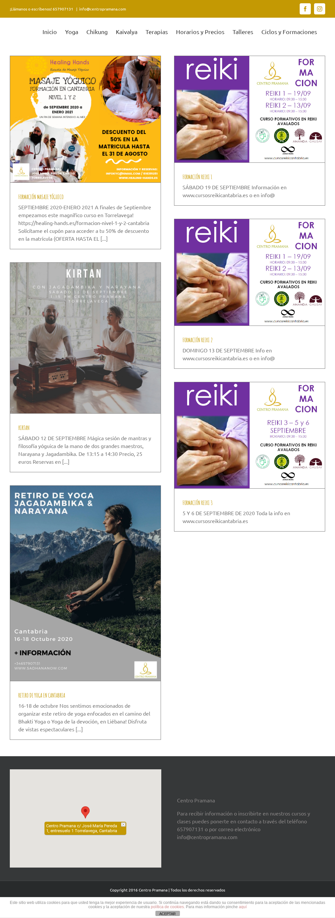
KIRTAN (23, 427)
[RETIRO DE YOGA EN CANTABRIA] (85, 583)
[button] (85, 812)
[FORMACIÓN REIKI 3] (249, 435)
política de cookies (167, 907)
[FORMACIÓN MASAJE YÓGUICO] (85, 119)
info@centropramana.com (102, 8)
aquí (243, 907)
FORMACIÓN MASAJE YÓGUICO (40, 196)
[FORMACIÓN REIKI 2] (249, 272)
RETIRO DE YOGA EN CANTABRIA (41, 695)
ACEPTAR (167, 914)
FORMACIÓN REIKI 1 (197, 176)
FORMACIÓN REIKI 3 (198, 502)
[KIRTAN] (85, 338)
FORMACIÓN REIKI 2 (198, 340)
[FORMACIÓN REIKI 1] (249, 109)
